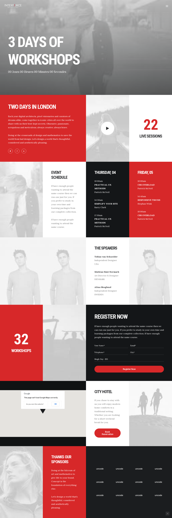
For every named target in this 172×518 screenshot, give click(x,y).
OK (55, 404)
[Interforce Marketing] (13, 6)
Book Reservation (107, 433)
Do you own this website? (35, 404)
